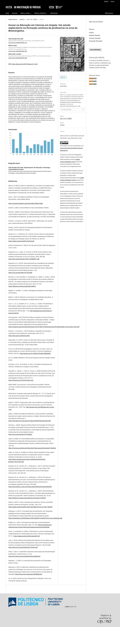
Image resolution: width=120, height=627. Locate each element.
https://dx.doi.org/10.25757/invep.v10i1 (20, 380)
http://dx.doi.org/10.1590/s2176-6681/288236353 (35, 353)
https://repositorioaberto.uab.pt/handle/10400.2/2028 (25, 203)
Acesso (112, 1)
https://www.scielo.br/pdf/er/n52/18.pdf (21, 241)
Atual (7, 13)
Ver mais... (103, 67)
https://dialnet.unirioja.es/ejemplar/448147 (22, 286)
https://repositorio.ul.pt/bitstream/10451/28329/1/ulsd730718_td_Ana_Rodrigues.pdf (35, 518)
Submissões (54, 13)
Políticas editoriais (40, 13)
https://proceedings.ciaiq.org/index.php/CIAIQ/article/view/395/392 (30, 487)
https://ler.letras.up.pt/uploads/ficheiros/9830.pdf (24, 556)
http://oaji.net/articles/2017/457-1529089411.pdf (23, 259)
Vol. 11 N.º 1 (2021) (32, 19)
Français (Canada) (94, 38)
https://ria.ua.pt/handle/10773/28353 (20, 434)
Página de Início (12, 19)
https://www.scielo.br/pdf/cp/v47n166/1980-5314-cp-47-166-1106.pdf (30, 507)
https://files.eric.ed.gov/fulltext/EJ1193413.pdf (23, 547)
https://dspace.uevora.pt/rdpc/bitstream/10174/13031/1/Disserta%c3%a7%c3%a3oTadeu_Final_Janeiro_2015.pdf (43, 327)
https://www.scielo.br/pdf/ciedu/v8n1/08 (27, 536)
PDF (64, 77)
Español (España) (94, 35)
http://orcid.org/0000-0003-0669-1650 (17, 51)
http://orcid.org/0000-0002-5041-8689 (17, 58)
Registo (106, 1)
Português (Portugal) (95, 41)
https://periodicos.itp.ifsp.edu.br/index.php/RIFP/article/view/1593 (29, 421)
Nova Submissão (95, 49)
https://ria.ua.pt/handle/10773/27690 (20, 273)
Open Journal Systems (96, 22)
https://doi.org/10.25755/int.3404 (19, 336)
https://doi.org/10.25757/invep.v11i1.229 (25, 64)
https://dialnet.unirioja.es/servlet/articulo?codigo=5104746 (27, 498)
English (91, 32)
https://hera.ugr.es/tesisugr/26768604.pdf (28, 574)
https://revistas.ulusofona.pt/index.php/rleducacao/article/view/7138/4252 (32, 448)
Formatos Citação (66, 109)
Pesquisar (109, 13)
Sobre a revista (25, 13)
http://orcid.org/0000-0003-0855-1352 (17, 42)
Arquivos (14, 13)
